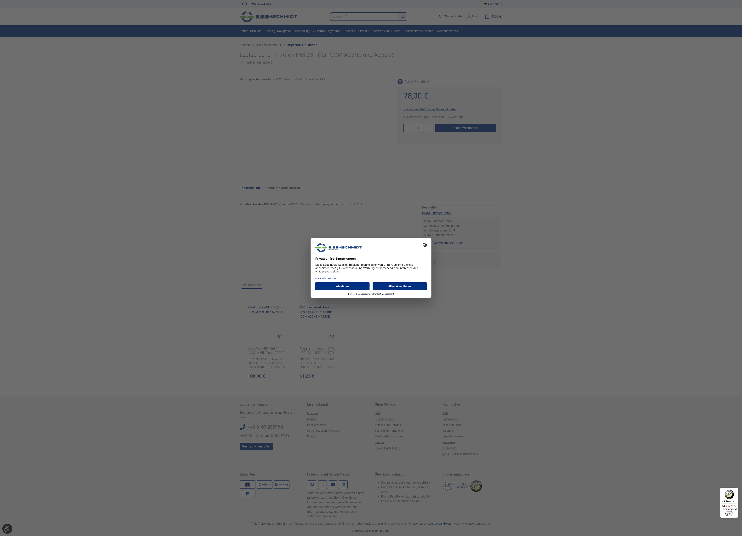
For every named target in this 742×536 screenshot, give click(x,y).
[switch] (729, 513)
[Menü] (735, 490)
